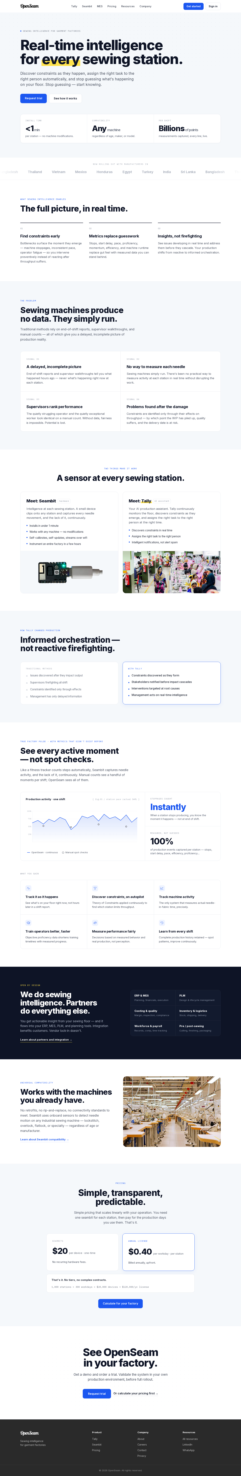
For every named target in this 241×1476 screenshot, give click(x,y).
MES (100, 6)
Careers (142, 1444)
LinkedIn (187, 1444)
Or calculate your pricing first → (135, 1393)
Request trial (33, 98)
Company (145, 6)
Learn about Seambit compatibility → (44, 1139)
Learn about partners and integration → (46, 1039)
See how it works (65, 98)
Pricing (111, 6)
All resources (190, 1438)
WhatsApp (189, 1450)
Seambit (87, 6)
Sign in (213, 6)
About (140, 1438)
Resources (128, 6)
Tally (74, 6)
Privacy (141, 1455)
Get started (193, 6)
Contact (141, 1450)
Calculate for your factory (120, 1303)
